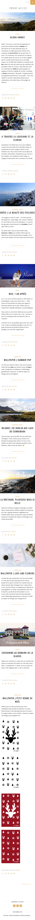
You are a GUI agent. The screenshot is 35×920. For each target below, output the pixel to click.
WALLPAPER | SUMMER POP (17, 360)
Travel (17, 34)
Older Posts (26, 884)
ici (25, 301)
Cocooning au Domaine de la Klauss (17, 654)
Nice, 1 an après (17, 293)
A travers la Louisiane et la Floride (17, 138)
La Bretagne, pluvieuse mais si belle (17, 501)
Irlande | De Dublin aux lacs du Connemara (17, 429)
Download (17, 356)
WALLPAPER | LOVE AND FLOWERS (17, 573)
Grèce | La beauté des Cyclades (17, 212)
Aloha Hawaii (17, 37)
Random (15, 209)
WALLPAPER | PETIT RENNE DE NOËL (17, 699)
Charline (16, 95)
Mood (17, 290)
